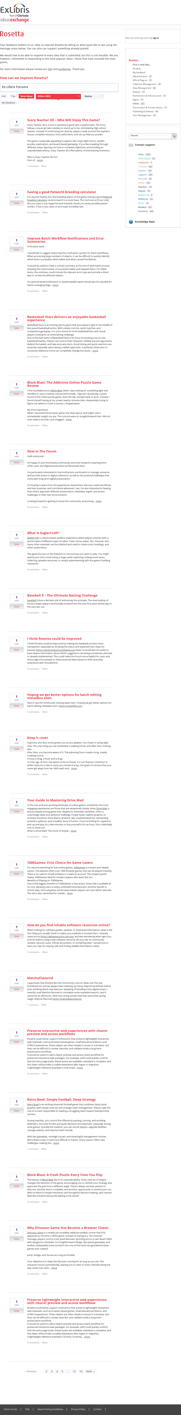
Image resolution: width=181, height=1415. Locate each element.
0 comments (33, 212)
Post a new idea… (142, 64)
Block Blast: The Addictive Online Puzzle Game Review (64, 384)
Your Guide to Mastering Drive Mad (55, 800)
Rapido (142, 190)
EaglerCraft (33, 537)
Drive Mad (101, 808)
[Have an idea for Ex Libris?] (17, 13)
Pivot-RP (143, 178)
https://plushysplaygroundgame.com (55, 650)
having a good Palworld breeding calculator (61, 192)
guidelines (65, 69)
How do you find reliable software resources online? (68, 925)
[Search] (174, 136)
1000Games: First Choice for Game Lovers (60, 862)
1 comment (32, 166)
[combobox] (153, 135)
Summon (143, 211)
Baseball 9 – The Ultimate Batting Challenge (62, 595)
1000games (79, 867)
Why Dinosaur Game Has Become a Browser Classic (68, 1228)
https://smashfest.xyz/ (70, 706)
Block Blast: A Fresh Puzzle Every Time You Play (65, 1175)
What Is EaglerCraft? (43, 533)
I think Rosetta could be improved (54, 638)
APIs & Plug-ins (140, 80)
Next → (90, 1371)
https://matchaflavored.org (67, 998)
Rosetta (142, 207)
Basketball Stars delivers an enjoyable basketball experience (66, 318)
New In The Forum (42, 451)
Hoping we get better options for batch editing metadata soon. (64, 696)
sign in (156, 38)
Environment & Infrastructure (147, 95)
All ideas (137, 68)
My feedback (8, 102)
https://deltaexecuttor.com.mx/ (57, 936)
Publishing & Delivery (143, 111)
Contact (97, 1409)
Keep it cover (37, 738)
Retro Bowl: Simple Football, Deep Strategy (61, 1099)
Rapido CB (144, 194)
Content (142, 166)
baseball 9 (32, 600)
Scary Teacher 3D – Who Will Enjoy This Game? (63, 120)
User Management (142, 115)
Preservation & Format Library (147, 107)
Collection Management (144, 84)
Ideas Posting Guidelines (50, 1409)
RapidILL (143, 186)
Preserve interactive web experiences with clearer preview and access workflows (67, 1032)
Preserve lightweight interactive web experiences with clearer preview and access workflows (67, 1301)
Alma (141, 154)
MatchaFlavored (40, 978)
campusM (143, 162)
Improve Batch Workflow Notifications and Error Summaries (65, 240)
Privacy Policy (78, 1409)
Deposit (136, 91)
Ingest (136, 99)
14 (81, 1371)
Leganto (142, 174)
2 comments (33, 1073)
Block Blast (56, 390)
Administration (140, 76)
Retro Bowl (33, 1104)
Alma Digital (144, 158)
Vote (16, 131)
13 (74, 1371)
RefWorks (143, 199)
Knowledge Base (145, 221)
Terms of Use (10, 1409)
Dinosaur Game (35, 1232)
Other (44, 166)
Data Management (142, 87)
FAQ (27, 1409)
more (40, 160)
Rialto (141, 203)
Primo (141, 182)
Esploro (142, 170)
